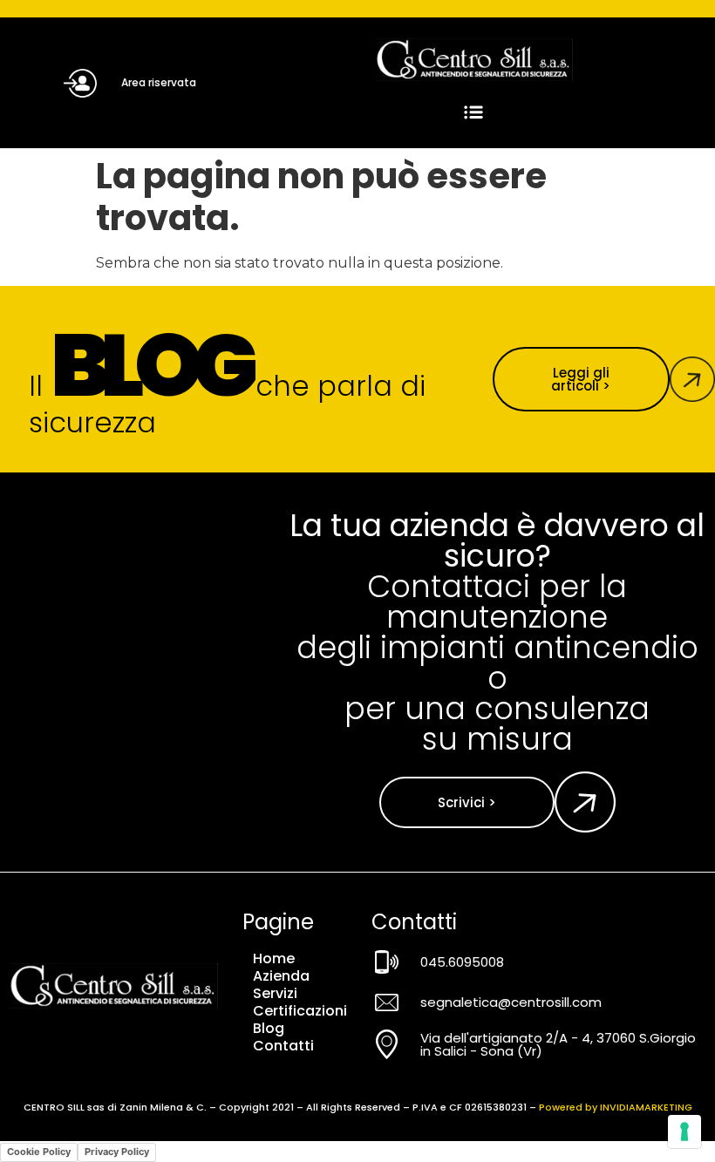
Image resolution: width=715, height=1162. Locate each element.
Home (274, 959)
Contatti (283, 1046)
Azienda (281, 976)
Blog (268, 1028)
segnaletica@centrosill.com (511, 1002)
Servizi (275, 993)
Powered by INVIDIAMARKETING (615, 1107)
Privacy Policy (117, 1151)
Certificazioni (300, 1011)
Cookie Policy (39, 1151)
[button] (474, 113)
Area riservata (158, 82)
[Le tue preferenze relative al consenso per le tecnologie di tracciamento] (684, 1131)
